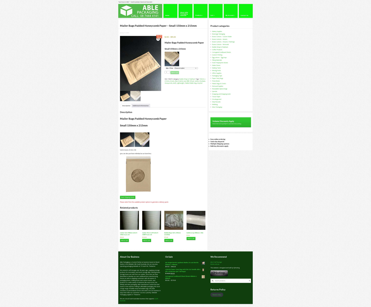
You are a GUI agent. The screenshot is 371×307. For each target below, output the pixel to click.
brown (172, 81)
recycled (199, 83)
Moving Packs (216, 70)
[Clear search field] (249, 281)
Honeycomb (168, 83)
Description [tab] (126, 106)
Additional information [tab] (141, 106)
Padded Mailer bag (190, 83)
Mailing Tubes (216, 68)
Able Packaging (124, 262)
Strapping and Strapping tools (221, 94)
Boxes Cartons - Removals (220, 44)
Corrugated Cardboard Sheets (221, 52)
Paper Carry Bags (217, 78)
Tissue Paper (216, 97)
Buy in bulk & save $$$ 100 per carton (187, 81)
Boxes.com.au (214, 264)
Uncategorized (216, 99)
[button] (158, 39)
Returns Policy (216, 295)
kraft (174, 83)
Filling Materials (217, 60)
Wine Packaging (217, 107)
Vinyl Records (216, 102)
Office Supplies (216, 73)
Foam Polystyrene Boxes (220, 63)
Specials (214, 91)
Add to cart (174, 72)
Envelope (202, 81)
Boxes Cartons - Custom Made (222, 36)
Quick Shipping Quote (127, 197)
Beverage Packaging (218, 34)
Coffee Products (217, 50)
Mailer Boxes (216, 65)
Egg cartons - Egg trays (219, 57)
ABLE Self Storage (216, 262)
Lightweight (180, 83)
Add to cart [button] (124, 240)
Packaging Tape (217, 76)
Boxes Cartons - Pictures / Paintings (223, 42)
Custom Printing (217, 55)
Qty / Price (169, 68)
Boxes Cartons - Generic (219, 39)
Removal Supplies (217, 86)
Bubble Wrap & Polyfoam (187, 79)
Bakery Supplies (217, 31)
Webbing (215, 104)
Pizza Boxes (216, 81)
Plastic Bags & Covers (219, 83)
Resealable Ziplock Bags (219, 89)
